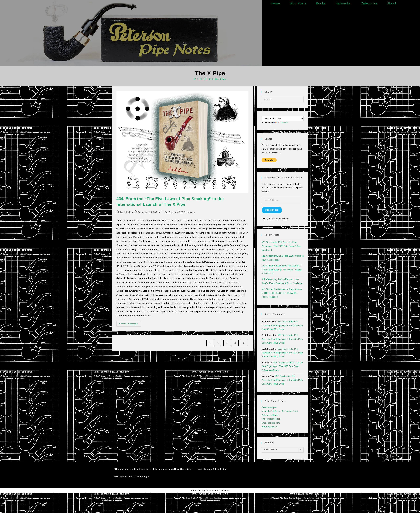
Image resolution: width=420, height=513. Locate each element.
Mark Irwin (125, 212)
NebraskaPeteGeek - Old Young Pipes (280, 411)
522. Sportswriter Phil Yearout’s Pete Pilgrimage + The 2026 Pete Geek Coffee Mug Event (281, 246)
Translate (283, 122)
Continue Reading (130, 323)
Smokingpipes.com (271, 423)
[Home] (195, 79)
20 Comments (188, 212)
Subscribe (272, 210)
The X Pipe (220, 79)
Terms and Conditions (218, 490)
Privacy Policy (197, 490)
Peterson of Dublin (270, 415)
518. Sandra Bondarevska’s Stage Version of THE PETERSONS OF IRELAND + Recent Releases (282, 293)
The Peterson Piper (271, 419)
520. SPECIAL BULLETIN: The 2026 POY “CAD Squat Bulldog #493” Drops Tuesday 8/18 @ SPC (282, 269)
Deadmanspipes (269, 407)
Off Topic (169, 212)
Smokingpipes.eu (270, 426)
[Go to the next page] (244, 343)
